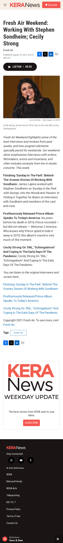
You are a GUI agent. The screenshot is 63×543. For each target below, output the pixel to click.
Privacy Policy (13, 509)
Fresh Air (8, 324)
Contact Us (12, 523)
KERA (9, 474)
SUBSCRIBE (31, 422)
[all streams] (58, 539)
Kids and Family (14, 481)
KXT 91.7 (11, 502)
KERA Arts (11, 488)
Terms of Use (13, 516)
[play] (5, 539)
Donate (52, 4)
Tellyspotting (13, 495)
